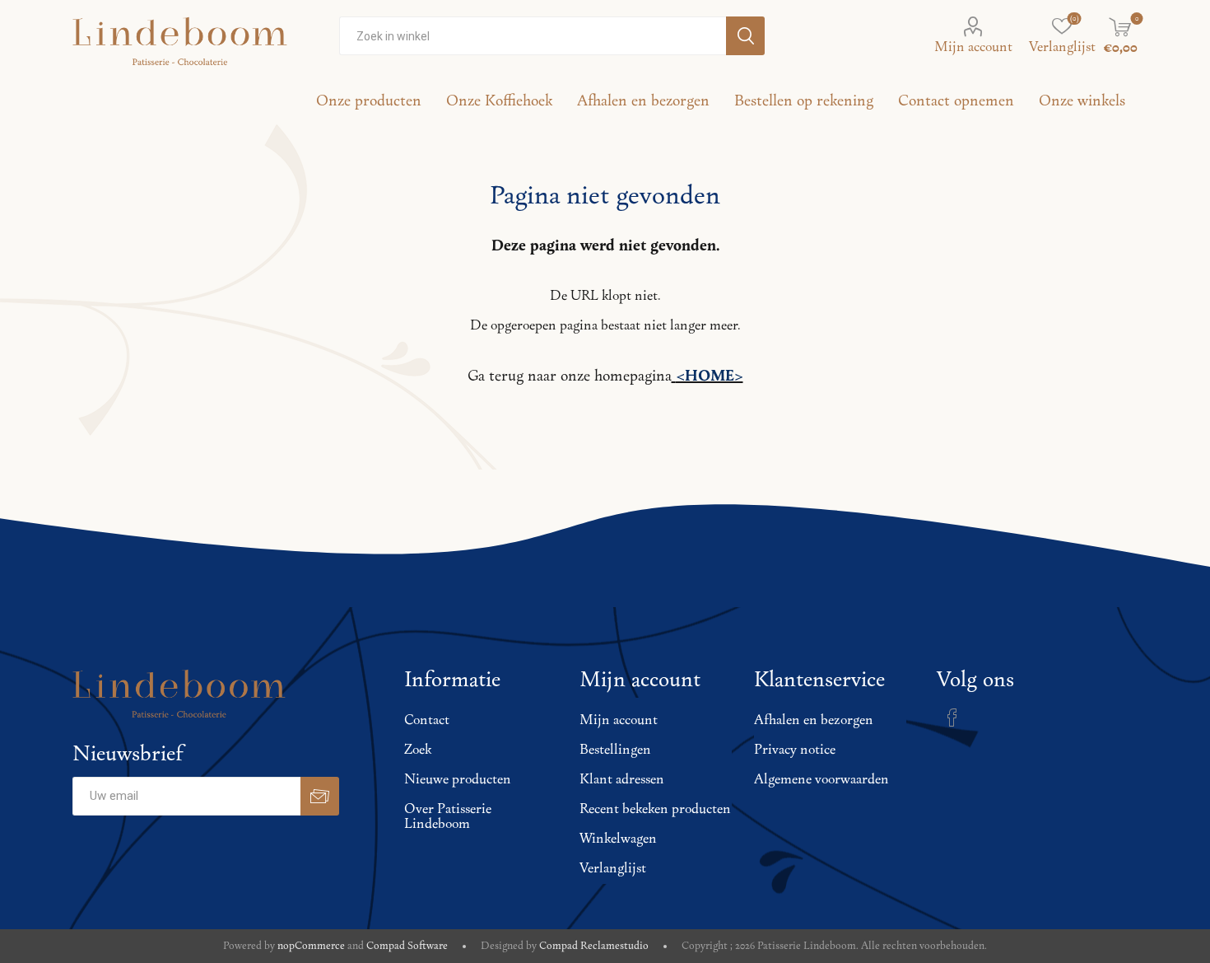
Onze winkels (1082, 101)
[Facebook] (952, 717)
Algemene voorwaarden (821, 780)
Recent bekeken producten (655, 809)
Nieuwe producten (457, 780)
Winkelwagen (618, 839)
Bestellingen (615, 750)
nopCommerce (311, 946)
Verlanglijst (612, 869)
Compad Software (407, 946)
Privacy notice (794, 750)
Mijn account (973, 47)
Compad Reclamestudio (594, 946)
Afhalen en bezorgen (813, 720)
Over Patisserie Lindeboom (447, 817)
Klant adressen (621, 780)
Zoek (417, 750)
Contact (426, 720)
